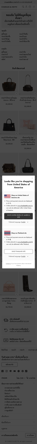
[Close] (32, 178)
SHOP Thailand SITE (18, 251)
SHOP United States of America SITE (18, 216)
